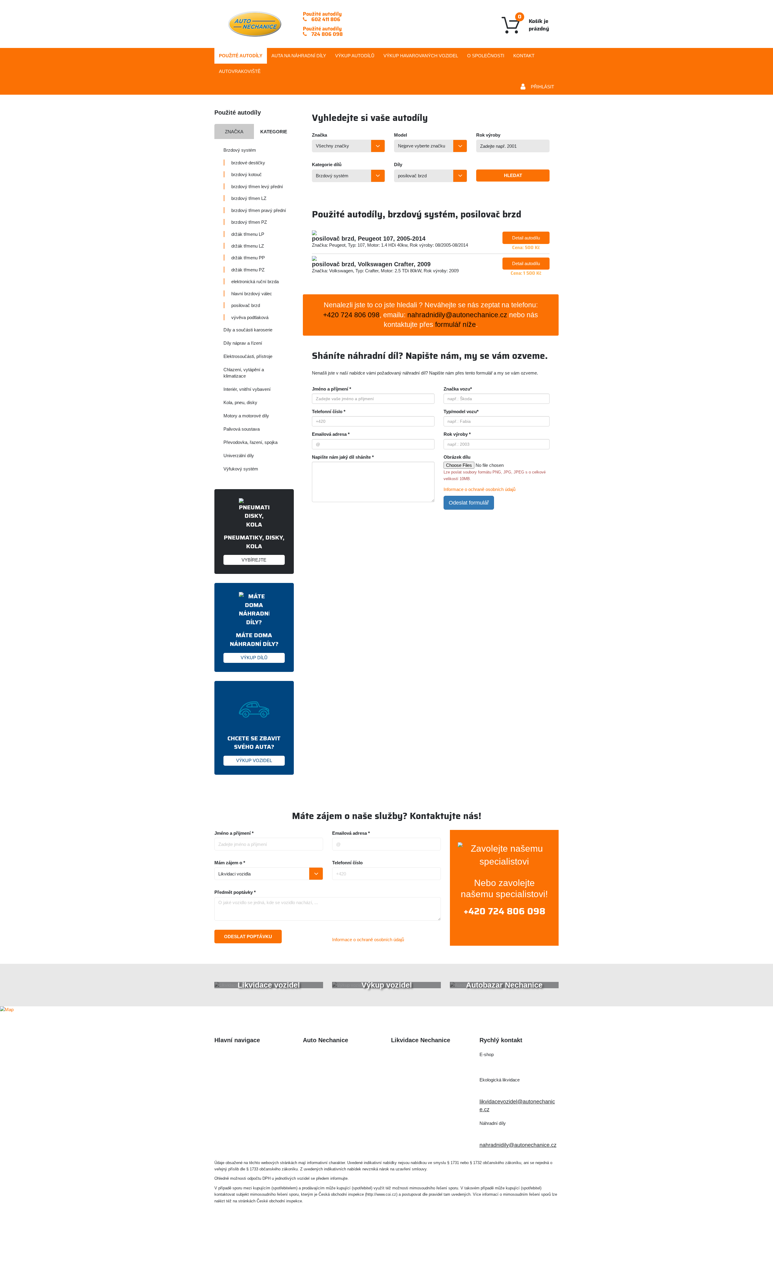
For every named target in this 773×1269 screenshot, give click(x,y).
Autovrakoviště (240, 71)
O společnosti (485, 55)
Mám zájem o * (229, 862)
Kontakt (523, 55)
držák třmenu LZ (247, 245)
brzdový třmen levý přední (257, 186)
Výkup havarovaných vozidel (248, 1092)
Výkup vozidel (420, 55)
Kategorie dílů (327, 164)
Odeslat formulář (469, 503)
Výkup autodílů (354, 55)
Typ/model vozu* (461, 411)
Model (400, 135)
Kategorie (273, 131)
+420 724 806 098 (504, 911)
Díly (398, 164)
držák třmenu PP (248, 257)
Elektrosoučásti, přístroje (247, 356)
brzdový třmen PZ (249, 222)
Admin (426, 1247)
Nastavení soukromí (464, 1247)
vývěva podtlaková (249, 317)
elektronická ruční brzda (255, 281)
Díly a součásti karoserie (247, 329)
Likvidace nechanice (327, 1055)
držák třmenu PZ (248, 269)
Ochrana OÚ (510, 1247)
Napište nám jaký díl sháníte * (343, 457)
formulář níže (455, 324)
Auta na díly (298, 55)
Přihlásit (542, 86)
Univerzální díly (238, 455)
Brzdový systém (239, 150)
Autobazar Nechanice (329, 1067)
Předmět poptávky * (235, 892)
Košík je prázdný (533, 22)
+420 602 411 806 (508, 1065)
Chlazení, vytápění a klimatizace (243, 372)
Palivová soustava (241, 429)
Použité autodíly (240, 55)
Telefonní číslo (347, 862)
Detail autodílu (526, 237)
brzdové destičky (248, 162)
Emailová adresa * (331, 434)
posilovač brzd (245, 305)
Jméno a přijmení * (234, 833)
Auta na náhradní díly (240, 1067)
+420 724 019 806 (508, 1090)
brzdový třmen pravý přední (258, 210)
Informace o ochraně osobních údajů (479, 489)
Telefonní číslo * (328, 411)
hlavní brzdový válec (251, 293)
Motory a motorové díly (246, 415)
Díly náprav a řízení (242, 343)
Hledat (513, 175)
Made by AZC (395, 1247)
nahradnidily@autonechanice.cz (457, 315)
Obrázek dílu (457, 457)
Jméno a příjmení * (331, 388)
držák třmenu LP (247, 234)
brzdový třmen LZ (248, 198)
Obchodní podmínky (238, 1116)
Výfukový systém (240, 468)
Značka (234, 131)
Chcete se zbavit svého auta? (254, 748)
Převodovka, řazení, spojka (250, 442)
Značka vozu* (458, 388)
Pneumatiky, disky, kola (254, 547)
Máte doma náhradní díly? (254, 645)
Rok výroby (488, 135)
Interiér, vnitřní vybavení (247, 389)
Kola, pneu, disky (240, 402)
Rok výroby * (457, 434)
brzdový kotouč (246, 174)
